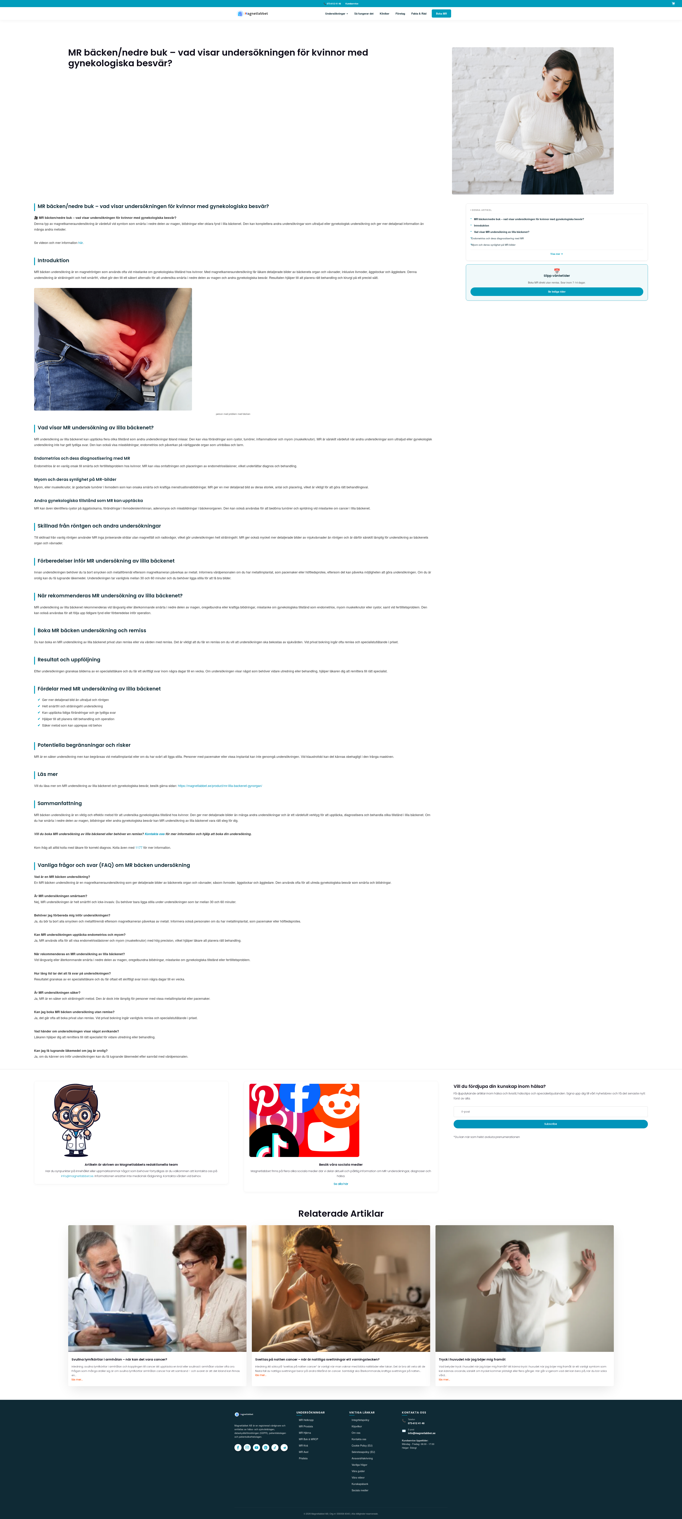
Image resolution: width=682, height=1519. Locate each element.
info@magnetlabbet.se (77, 1176)
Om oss (356, 1432)
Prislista (303, 1458)
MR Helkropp (306, 1420)
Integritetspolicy (360, 1420)
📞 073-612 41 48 (332, 3)
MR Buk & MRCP (308, 1439)
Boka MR (441, 13)
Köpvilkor (357, 1426)
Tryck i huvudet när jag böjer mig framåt (472, 1359)
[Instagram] (247, 1447)
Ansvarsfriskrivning (362, 1458)
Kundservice (351, 3)
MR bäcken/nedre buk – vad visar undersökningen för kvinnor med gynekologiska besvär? (529, 219)
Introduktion (481, 225)
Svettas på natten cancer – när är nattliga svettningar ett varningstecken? (317, 1359)
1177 (139, 847)
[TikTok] (274, 1447)
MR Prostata (306, 1426)
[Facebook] (238, 1447)
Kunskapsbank (360, 1484)
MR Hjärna (305, 1432)
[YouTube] (256, 1447)
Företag (400, 13)
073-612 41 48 (416, 1423)
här (80, 242)
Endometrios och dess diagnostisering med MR (497, 238)
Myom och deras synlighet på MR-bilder (493, 244)
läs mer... (77, 1379)
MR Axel (303, 1452)
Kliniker (384, 13)
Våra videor (358, 1477)
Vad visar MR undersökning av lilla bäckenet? (501, 232)
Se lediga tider (556, 291)
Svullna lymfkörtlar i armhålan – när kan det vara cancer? (119, 1359)
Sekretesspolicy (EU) (363, 1452)
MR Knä (303, 1445)
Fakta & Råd (418, 13)
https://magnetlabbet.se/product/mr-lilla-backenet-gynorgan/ (220, 785)
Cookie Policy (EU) (362, 1445)
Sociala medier (360, 1490)
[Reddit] (284, 1447)
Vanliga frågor (359, 1464)
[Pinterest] (265, 1447)
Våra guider (358, 1471)
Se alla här (341, 1184)
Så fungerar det (364, 13)
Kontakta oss (359, 1439)
